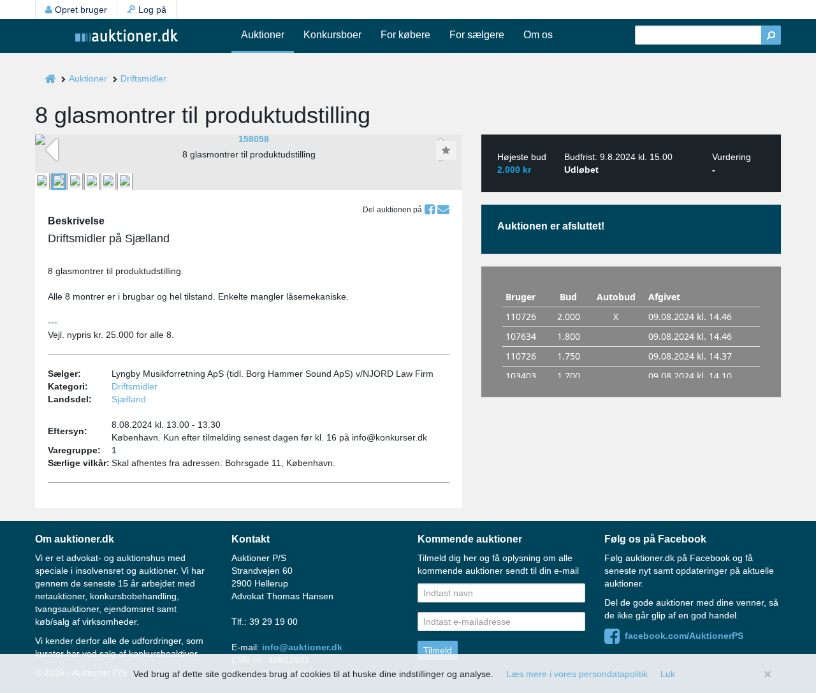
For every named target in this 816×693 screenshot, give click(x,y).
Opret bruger (79, 9)
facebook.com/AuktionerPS (681, 636)
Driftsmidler (143, 78)
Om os (538, 34)
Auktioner (262, 34)
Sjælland (129, 399)
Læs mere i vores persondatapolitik (577, 674)
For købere (405, 34)
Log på (151, 9)
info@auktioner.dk (302, 647)
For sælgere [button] (476, 34)
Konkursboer (332, 34)
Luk (667, 674)
